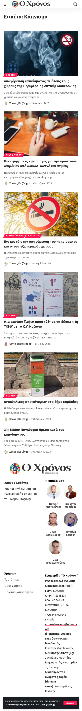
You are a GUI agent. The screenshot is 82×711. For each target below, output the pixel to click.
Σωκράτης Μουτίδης (70, 505)
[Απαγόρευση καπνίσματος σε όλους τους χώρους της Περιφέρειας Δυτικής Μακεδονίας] (41, 53)
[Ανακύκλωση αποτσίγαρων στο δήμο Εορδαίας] (41, 374)
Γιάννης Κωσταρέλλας (53, 505)
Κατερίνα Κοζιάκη (70, 533)
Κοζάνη (10, 75)
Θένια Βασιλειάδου (20, 343)
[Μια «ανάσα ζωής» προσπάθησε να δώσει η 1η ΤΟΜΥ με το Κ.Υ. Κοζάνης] (41, 294)
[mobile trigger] (7, 4)
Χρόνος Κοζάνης (18, 103)
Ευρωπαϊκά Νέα (14, 235)
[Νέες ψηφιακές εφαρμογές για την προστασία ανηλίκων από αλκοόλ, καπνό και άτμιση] (41, 133)
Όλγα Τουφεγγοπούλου (55, 561)
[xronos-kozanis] (31, 4)
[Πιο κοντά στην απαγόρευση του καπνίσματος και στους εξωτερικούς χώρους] (41, 214)
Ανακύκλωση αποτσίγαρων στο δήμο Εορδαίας (41, 402)
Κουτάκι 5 (33, 235)
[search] (75, 4)
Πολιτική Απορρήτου (19, 704)
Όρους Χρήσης (47, 704)
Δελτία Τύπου (13, 155)
